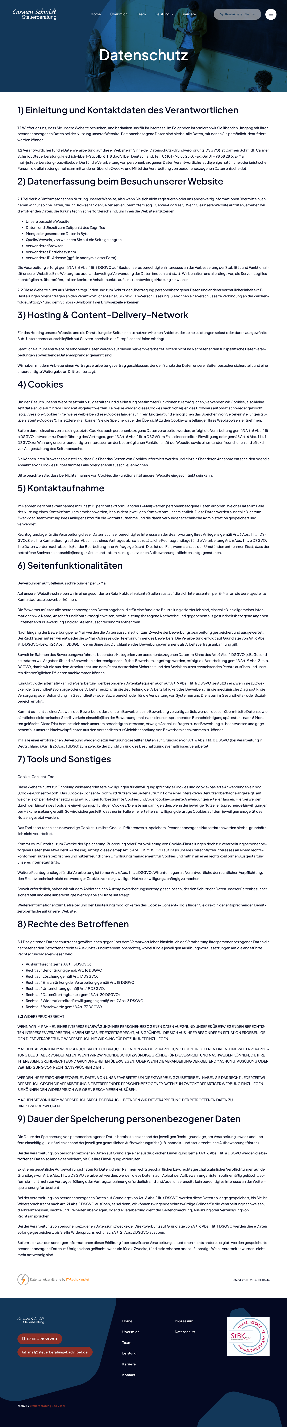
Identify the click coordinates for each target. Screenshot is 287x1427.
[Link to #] (270, 14)
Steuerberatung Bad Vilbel (47, 1405)
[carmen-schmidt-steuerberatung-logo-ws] (35, 10)
